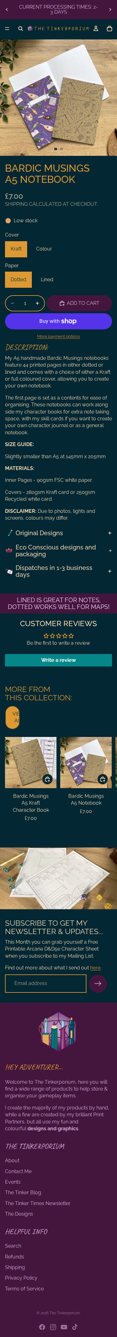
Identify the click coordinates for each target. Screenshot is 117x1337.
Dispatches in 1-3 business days (54, 571)
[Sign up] (98, 984)
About (12, 1160)
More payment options (58, 336)
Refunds (14, 1257)
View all (16, 717)
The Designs (19, 1214)
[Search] (20, 28)
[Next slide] (110, 9)
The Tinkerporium (65, 1313)
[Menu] (7, 28)
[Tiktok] (75, 1327)
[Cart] (109, 28)
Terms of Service (24, 1289)
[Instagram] (53, 1327)
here (95, 968)
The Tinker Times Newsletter (38, 1203)
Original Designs (39, 533)
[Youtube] (64, 1327)
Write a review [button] (58, 660)
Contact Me (18, 1171)
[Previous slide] (7, 9)
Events (13, 1182)
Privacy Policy (21, 1278)
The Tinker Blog (23, 1192)
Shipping (15, 1267)
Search (13, 1246)
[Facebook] (42, 1327)
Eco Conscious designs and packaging (56, 551)
